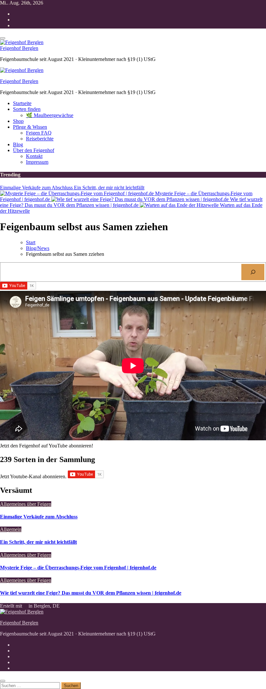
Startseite (22, 103)
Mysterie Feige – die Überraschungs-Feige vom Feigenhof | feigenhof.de (78, 567)
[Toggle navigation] (2, 38)
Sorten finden (27, 109)
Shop (18, 121)
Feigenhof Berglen (19, 48)
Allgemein (10, 529)
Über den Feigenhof (33, 150)
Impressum (37, 162)
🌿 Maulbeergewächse (49, 115)
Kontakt (34, 156)
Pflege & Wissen (30, 127)
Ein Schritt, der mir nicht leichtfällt (38, 542)
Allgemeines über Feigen (25, 504)
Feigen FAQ (39, 133)
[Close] (2, 681)
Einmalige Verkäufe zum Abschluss (39, 516)
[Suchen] (252, 272)
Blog (18, 144)
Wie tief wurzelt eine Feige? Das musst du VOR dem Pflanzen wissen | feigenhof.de (90, 593)
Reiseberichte (40, 138)
